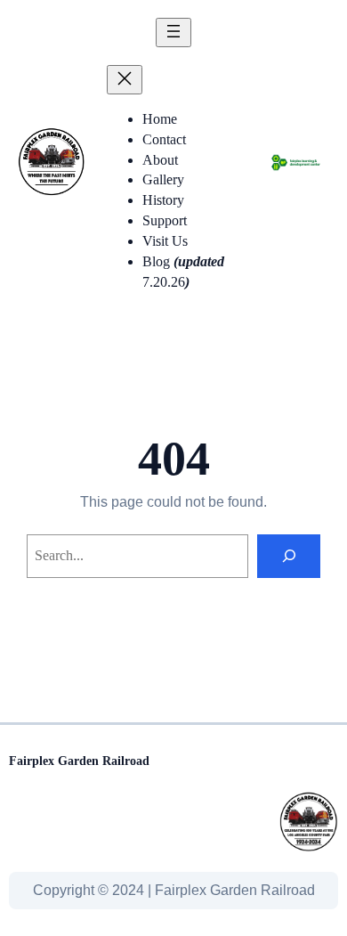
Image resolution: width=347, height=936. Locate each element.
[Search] (288, 556)
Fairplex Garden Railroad (79, 760)
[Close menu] (124, 79)
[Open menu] (173, 32)
